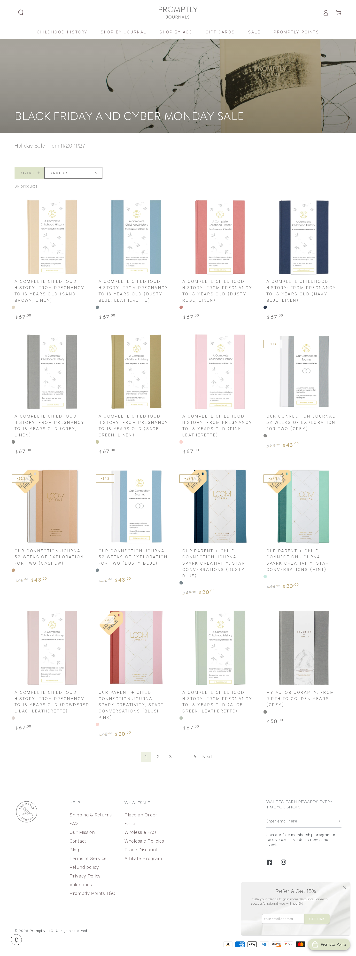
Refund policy (84, 867)
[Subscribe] (339, 821)
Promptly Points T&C (92, 893)
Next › (208, 756)
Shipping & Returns (91, 814)
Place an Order (140, 814)
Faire (129, 823)
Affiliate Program (143, 858)
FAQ (74, 823)
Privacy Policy (85, 875)
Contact (78, 841)
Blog (74, 849)
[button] (21, 12)
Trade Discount (140, 849)
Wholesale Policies (144, 841)
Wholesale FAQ (140, 832)
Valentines (81, 884)
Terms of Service (88, 858)
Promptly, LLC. (42, 931)
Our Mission (82, 832)
